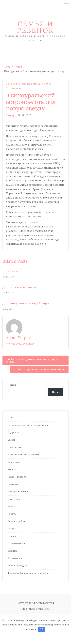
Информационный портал (23, 454)
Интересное (15, 447)
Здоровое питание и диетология (28, 424)
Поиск (12, 384)
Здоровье (12, 83)
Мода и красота (17, 476)
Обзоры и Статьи (18, 491)
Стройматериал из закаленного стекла (39, 369)
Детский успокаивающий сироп (26, 303)
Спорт (11, 528)
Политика (14, 498)
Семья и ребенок (35, 27)
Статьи (12, 536)
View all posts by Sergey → (22, 343)
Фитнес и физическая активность (28, 573)
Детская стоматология (19, 287)
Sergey (10, 115)
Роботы (45, 83)
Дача (10, 417)
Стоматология (16, 543)
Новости (13, 484)
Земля (24, 83)
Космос (34, 83)
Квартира (13, 461)
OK (41, 629)
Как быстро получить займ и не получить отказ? (33, 360)
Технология (13, 88)
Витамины (10, 271)
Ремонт (12, 506)
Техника (12, 550)
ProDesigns (43, 608)
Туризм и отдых (17, 565)
